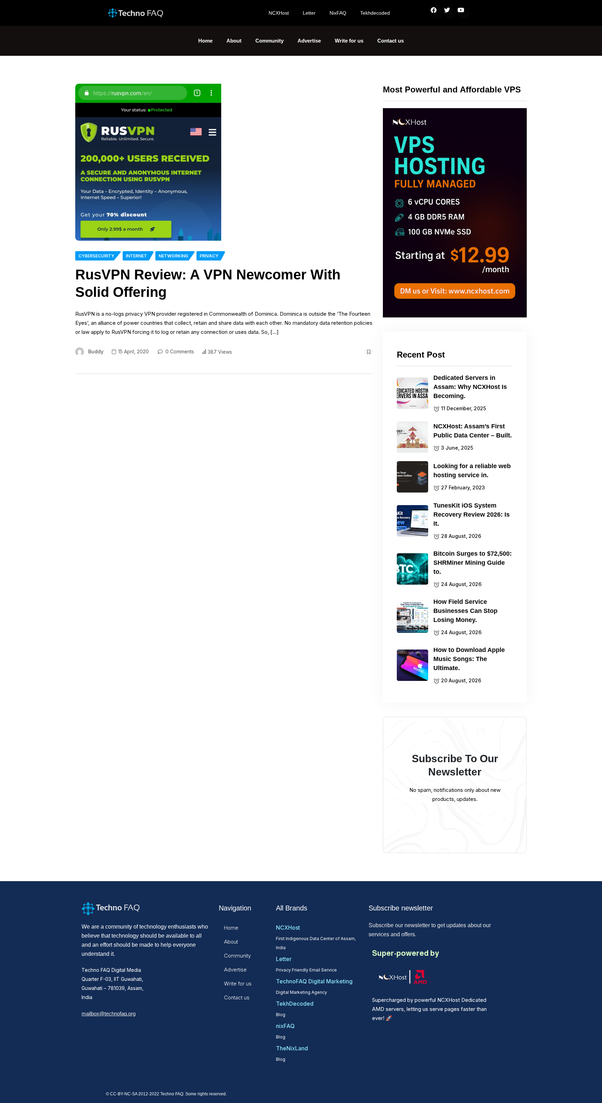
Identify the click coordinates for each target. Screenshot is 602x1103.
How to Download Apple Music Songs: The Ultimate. (469, 658)
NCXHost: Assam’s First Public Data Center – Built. (472, 431)
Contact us (390, 41)
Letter (309, 13)
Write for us (349, 41)
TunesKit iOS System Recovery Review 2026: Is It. (471, 514)
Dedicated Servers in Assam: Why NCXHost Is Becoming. (470, 386)
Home (205, 41)
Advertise (309, 41)
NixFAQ (338, 13)
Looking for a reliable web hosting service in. (472, 471)
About (233, 41)
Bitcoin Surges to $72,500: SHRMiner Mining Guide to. (472, 562)
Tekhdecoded (375, 13)
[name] (148, 162)
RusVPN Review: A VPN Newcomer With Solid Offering (207, 283)
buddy (95, 351)
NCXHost (279, 13)
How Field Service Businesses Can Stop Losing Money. (465, 610)
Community (269, 41)
